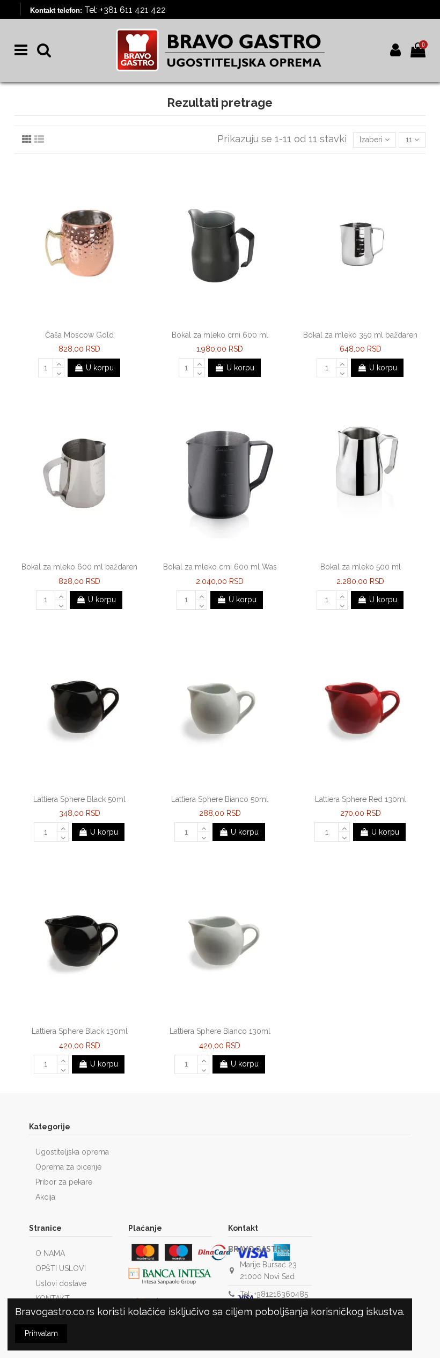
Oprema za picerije (68, 1167)
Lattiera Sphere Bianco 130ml (220, 1031)
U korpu (100, 367)
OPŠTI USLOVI (60, 1268)
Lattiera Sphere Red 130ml (360, 799)
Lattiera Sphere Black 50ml (79, 799)
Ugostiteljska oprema (72, 1152)
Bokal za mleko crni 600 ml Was (220, 567)
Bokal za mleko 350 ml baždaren (360, 335)
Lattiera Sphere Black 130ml (80, 1031)
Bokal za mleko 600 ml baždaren (79, 567)
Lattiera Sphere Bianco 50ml (219, 799)
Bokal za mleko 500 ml (360, 567)
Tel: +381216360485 (274, 1294)
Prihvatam (41, 1333)
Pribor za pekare (63, 1182)
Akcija (45, 1197)
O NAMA (50, 1253)
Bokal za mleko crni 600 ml (220, 335)
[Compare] (71, 321)
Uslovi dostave (60, 1283)
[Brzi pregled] (86, 321)
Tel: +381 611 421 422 (125, 10)
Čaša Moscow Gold (79, 335)
